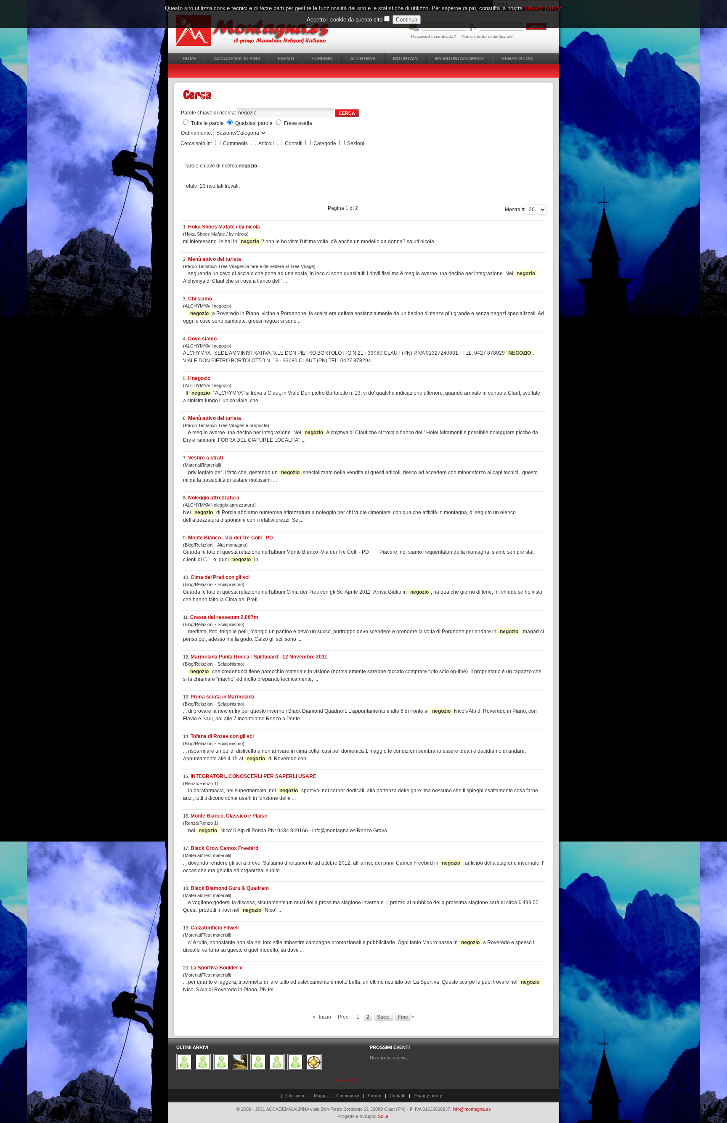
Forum (374, 1095)
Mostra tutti (345, 1079)
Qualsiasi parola (254, 123)
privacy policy (542, 8)
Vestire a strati (205, 458)
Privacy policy (428, 1095)
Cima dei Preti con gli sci (220, 577)
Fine (403, 1017)
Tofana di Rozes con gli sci (222, 736)
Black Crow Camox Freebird (224, 848)
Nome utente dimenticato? (487, 36)
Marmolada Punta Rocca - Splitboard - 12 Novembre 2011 (259, 657)
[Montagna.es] (257, 30)
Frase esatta (298, 123)
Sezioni (355, 143)
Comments (236, 143)
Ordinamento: (197, 133)
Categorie (325, 143)
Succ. (383, 1017)
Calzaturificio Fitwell (215, 928)
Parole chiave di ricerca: (208, 113)
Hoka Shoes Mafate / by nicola (224, 227)
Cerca (347, 113)
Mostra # (515, 209)
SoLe (383, 1116)
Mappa (321, 1095)
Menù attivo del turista (214, 259)
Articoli (266, 143)
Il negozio (199, 378)
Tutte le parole (207, 123)
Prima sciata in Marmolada (223, 697)
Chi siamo (200, 299)
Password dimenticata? (433, 36)
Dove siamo (202, 339)
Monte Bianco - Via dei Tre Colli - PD (230, 538)
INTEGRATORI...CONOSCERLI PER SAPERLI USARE (253, 776)
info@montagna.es (472, 1109)
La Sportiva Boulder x (216, 968)
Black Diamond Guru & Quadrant (230, 888)
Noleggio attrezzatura (213, 498)
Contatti (294, 143)
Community (347, 1095)
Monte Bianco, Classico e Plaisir (229, 816)
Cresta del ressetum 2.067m (224, 617)
